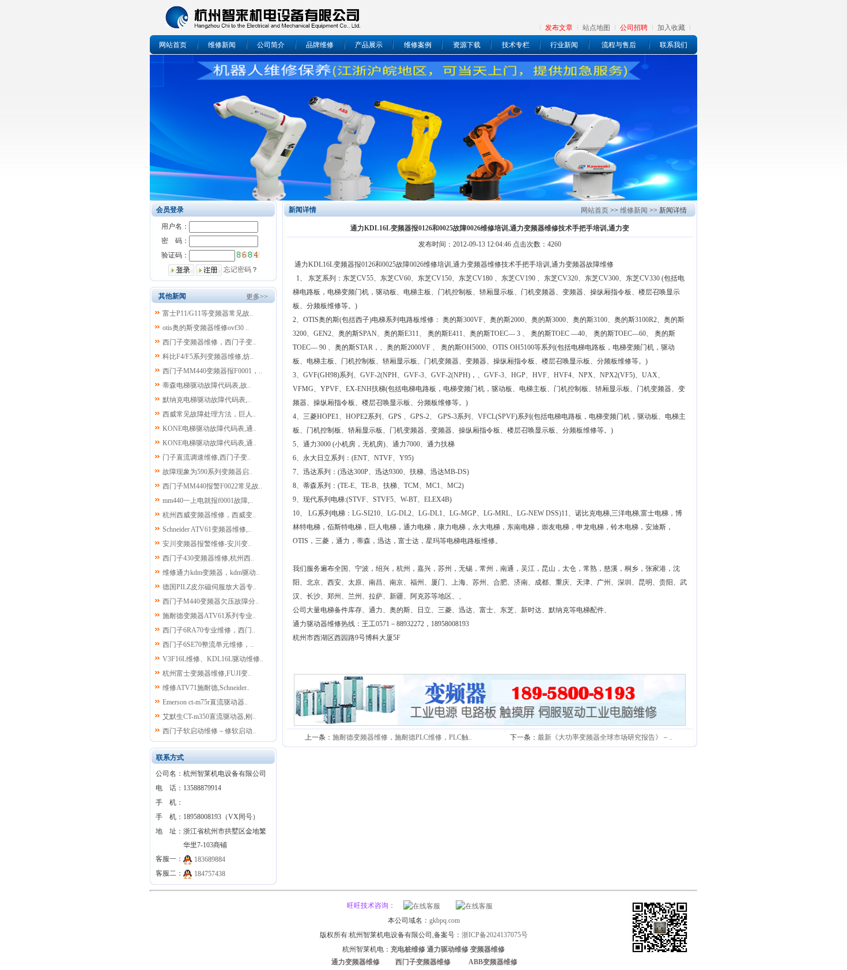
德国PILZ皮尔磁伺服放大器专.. (209, 587)
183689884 (209, 859)
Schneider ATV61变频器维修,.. (206, 529)
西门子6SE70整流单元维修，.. (208, 645)
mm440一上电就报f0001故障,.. (207, 501)
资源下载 (467, 45)
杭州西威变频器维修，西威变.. (209, 515)
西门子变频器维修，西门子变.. (209, 342)
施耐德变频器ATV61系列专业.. (209, 616)
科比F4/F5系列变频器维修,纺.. (208, 357)
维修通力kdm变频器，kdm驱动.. (210, 573)
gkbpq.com (444, 920)
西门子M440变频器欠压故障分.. (210, 601)
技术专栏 (516, 45)
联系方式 (170, 757)
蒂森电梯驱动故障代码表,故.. (206, 385)
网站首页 (173, 45)
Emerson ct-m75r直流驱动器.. (205, 702)
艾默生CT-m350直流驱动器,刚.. (209, 717)
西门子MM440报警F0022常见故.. (212, 486)
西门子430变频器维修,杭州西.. (208, 558)
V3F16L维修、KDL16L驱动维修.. (212, 659)
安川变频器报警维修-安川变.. (206, 544)
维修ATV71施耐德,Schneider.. (205, 688)
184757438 (209, 874)
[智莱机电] (659, 954)
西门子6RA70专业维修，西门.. (208, 630)
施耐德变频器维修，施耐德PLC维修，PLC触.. (402, 737)
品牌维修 (320, 45)
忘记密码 (237, 270)
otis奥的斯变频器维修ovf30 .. (205, 328)
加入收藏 (671, 28)
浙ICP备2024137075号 (495, 935)
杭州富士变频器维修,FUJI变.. (206, 673)
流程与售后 (619, 45)
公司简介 (271, 45)
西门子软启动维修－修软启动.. (209, 731)
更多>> (257, 297)
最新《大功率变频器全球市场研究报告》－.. (605, 737)
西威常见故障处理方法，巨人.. (209, 414)
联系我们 (673, 45)
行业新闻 (564, 45)
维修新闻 (222, 45)
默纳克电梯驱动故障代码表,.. (206, 400)
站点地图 (596, 28)
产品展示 (369, 45)
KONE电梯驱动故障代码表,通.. (209, 429)
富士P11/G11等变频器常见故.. (207, 313)
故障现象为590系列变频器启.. (207, 472)
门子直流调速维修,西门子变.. (206, 457)
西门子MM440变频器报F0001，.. (212, 371)
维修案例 (418, 45)
